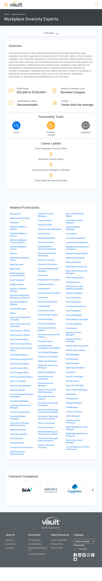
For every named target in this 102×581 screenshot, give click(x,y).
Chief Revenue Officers (19, 364)
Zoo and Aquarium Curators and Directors (77, 448)
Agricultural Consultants (20, 218)
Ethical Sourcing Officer (47, 302)
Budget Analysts (17, 284)
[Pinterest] (93, 555)
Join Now (10, 548)
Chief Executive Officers (20, 335)
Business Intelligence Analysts (18, 303)
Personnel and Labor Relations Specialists (74, 287)
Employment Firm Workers (49, 280)
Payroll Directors (73, 282)
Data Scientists (44, 234)
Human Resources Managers (45, 384)
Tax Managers (72, 407)
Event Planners (44, 306)
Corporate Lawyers (18, 430)
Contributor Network (36, 554)
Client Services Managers (20, 386)
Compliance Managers (19, 401)
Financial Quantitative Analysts (47, 329)
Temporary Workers (74, 412)
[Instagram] (88, 555)
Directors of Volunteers (47, 264)
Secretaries (71, 372)
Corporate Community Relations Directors (19, 424)
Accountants (15, 214)
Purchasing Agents (74, 324)
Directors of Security (46, 260)
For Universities (34, 544)
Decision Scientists (46, 242)
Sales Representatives (75, 368)
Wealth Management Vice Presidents (77, 434)
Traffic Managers (73, 416)
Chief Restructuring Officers (21, 359)
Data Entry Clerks (45, 225)
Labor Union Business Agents (75, 215)
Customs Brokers (45, 220)
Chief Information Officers (21, 344)
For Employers (34, 540)
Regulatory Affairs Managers (73, 333)
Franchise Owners (45, 341)
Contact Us (10, 544)
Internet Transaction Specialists (46, 446)
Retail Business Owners (76, 350)
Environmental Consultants (49, 293)
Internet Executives (46, 427)
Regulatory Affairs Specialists (73, 340)
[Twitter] (84, 555)
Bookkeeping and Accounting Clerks (17, 274)
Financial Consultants (47, 324)
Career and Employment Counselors (20, 318)
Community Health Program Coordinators (21, 395)
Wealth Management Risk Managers (76, 428)
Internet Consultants (46, 423)
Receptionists (71, 328)
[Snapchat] (75, 559)
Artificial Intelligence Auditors (18, 228)
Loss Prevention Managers (77, 242)
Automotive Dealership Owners (19, 259)
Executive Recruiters (46, 310)
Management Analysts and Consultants (77, 248)
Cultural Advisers (17, 443)
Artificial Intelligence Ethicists (18, 234)
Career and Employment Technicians (20, 325)
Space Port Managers (75, 385)
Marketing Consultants (75, 258)
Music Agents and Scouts (76, 267)
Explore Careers (19, 14)
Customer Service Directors (21, 447)
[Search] (96, 5)
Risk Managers (72, 359)
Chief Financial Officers (19, 339)
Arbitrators (14, 222)
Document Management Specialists (48, 270)
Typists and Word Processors (73, 421)
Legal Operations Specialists (73, 228)
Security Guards (72, 381)
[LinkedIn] (80, 555)
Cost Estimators (16, 438)
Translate (82, 549)
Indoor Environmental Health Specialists (47, 391)
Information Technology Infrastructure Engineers (48, 411)
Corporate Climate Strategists (17, 417)
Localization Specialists (75, 238)
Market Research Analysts (77, 253)
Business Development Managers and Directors (20, 296)
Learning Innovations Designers (74, 221)
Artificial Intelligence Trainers (18, 248)
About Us (10, 540)
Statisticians (71, 394)
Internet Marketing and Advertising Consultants (48, 433)
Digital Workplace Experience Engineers (47, 248)
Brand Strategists (17, 280)
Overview (49, 33)
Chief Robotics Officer (19, 368)
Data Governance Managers (49, 229)
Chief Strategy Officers (19, 372)
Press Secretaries (73, 297)
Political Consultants (74, 293)
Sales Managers (72, 363)
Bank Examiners (17, 264)
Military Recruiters (73, 262)
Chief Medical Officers (19, 355)
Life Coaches (71, 234)
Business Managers (18, 309)
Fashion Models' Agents (48, 315)
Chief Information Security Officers (21, 349)
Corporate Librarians (18, 434)
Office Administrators (75, 278)
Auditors (13, 253)
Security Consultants (74, 377)
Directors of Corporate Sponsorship (47, 254)
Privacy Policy (57, 544)
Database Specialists (46, 238)
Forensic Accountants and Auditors (49, 335)
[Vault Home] (16, 4)
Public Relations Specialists (77, 319)
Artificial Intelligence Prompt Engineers (18, 241)
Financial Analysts (45, 319)
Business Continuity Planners (18, 290)
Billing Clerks (15, 269)
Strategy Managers (74, 403)
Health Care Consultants (48, 357)
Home (6, 14)
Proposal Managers (74, 315)
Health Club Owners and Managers (48, 366)
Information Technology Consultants (48, 404)
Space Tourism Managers (76, 390)
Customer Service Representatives (17, 453)
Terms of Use (56, 548)
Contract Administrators (20, 412)
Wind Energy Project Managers (74, 441)
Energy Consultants (46, 284)
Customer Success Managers (46, 215)
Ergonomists (43, 297)
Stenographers (72, 398)
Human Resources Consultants (45, 377)
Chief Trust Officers (18, 381)
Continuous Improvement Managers (20, 406)
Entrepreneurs (44, 289)
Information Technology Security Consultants (48, 417)
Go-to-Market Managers (48, 352)
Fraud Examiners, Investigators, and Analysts (49, 347)
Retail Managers (73, 355)
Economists (43, 275)
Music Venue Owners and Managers (76, 272)
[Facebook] (75, 555)
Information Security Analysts (46, 397)
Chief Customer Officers (20, 331)
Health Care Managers (47, 361)
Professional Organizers (76, 306)
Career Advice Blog (59, 540)
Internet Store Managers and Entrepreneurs (48, 439)
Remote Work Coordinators (77, 346)
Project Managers (73, 311)
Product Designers (73, 302)
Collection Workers (18, 390)
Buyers (13, 313)
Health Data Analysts (46, 372)
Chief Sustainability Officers (21, 377)
